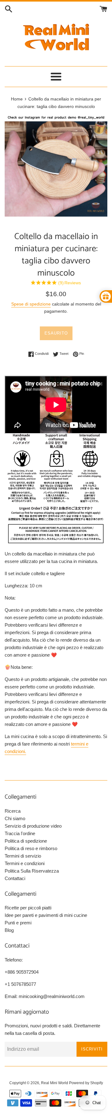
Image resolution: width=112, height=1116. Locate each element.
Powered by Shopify (86, 1083)
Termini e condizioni (24, 863)
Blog (9, 930)
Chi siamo (15, 818)
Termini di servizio (23, 856)
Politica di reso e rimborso (31, 848)
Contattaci (15, 878)
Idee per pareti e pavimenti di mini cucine (46, 915)
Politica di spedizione (26, 841)
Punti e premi (18, 922)
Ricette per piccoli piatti (28, 907)
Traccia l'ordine (20, 833)
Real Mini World (54, 1083)
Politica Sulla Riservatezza (32, 871)
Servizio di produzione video (33, 826)
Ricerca (13, 811)
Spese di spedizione (31, 303)
